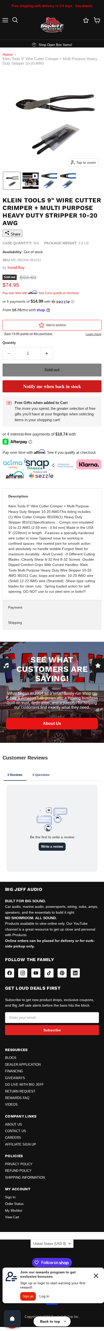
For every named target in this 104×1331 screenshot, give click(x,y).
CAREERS (13, 1137)
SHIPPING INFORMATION (25, 1177)
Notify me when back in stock (52, 386)
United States (49, 1244)
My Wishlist (13, 1211)
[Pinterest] (62, 973)
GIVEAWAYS (15, 1078)
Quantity (9, 343)
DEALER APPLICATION (23, 1064)
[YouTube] (35, 973)
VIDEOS (11, 1104)
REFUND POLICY (18, 1171)
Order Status (14, 1204)
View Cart (12, 1217)
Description (18, 496)
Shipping (15, 623)
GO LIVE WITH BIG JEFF (24, 1084)
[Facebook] (9, 973)
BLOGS (10, 1058)
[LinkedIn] (75, 973)
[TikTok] (49, 973)
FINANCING (14, 1071)
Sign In (10, 1197)
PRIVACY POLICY (19, 1164)
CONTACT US (15, 1131)
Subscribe (52, 1030)
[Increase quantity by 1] (47, 353)
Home (8, 54)
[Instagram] (22, 973)
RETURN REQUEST (20, 1091)
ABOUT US (13, 1124)
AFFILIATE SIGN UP (20, 1144)
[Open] (12, 1318)
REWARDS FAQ (17, 1098)
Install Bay (16, 267)
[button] (11, 180)
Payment (15, 607)
